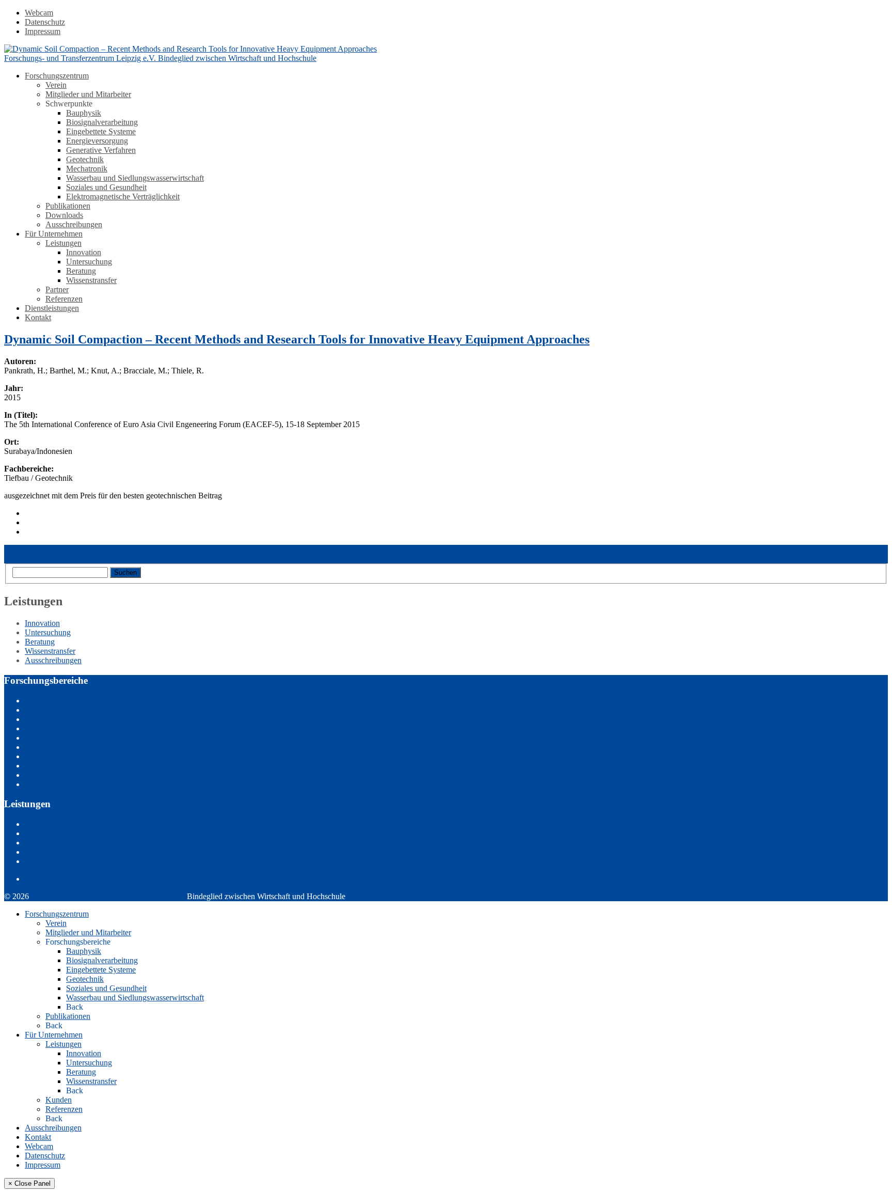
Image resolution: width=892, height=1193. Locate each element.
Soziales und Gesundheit (106, 187)
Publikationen (67, 205)
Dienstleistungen (52, 308)
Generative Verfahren (101, 150)
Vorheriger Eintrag (34, 549)
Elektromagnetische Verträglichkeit (123, 196)
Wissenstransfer (91, 280)
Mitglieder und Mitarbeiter (88, 94)
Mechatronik (86, 168)
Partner (57, 289)
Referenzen (64, 298)
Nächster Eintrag (31, 558)
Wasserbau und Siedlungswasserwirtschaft (135, 178)
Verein (56, 85)
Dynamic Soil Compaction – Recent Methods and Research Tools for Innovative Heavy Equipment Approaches (297, 339)
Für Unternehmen (54, 233)
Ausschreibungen (73, 224)
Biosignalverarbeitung (102, 122)
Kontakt (38, 317)
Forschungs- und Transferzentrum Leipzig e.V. (109, 896)
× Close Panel (29, 1183)
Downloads (64, 215)
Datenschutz (45, 22)
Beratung (81, 270)
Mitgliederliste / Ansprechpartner (78, 878)
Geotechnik (85, 159)
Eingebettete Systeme (101, 131)
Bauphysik (83, 112)
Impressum (42, 31)
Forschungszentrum (57, 75)
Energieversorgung (97, 140)
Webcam (39, 12)
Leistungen (63, 243)
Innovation (83, 252)
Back (74, 1006)
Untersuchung (89, 261)
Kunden (58, 1099)
